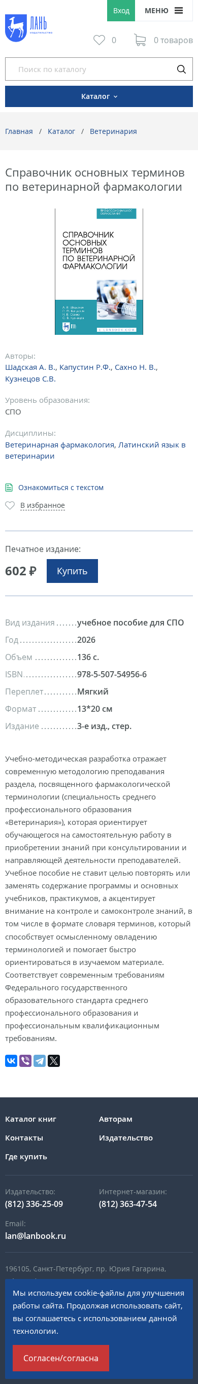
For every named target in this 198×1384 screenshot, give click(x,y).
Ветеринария (113, 131)
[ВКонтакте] (11, 1061)
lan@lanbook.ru (35, 1235)
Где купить (26, 1156)
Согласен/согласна (60, 1358)
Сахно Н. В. (135, 367)
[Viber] (25, 1061)
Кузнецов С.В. (30, 378)
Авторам (116, 1119)
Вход (121, 10)
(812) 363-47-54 (128, 1203)
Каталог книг (30, 1119)
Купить (72, 571)
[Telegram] (40, 1061)
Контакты (24, 1137)
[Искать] (181, 69)
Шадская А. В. (30, 367)
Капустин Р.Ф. (85, 367)
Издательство (126, 1137)
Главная (19, 131)
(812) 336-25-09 (34, 1203)
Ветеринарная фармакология (59, 444)
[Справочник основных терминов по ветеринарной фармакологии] (99, 272)
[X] (54, 1061)
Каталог (61, 131)
